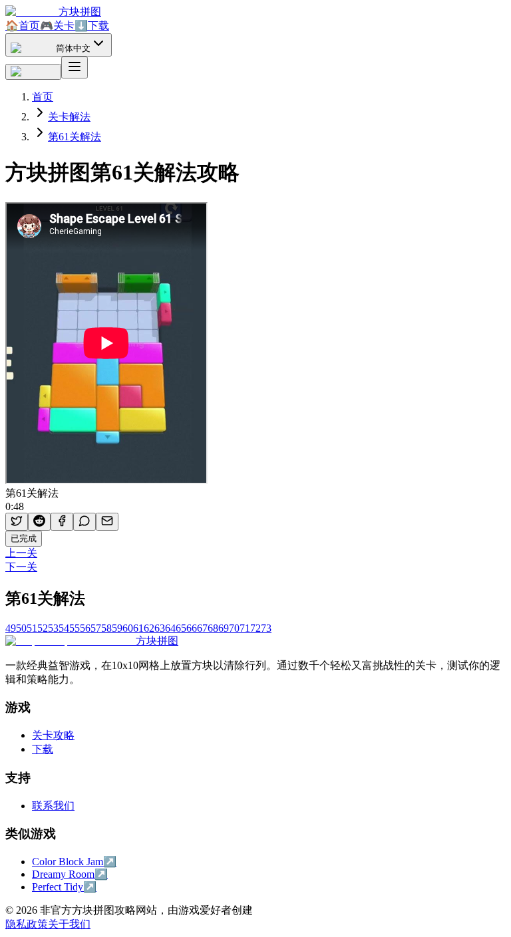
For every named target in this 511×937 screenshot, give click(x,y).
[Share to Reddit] (39, 522)
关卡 (57, 25)
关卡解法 (69, 116)
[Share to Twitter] (16, 522)
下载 (92, 25)
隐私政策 (26, 924)
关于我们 (69, 924)
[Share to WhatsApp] (84, 522)
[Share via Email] (107, 522)
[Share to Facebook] (62, 522)
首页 (22, 25)
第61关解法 (74, 136)
